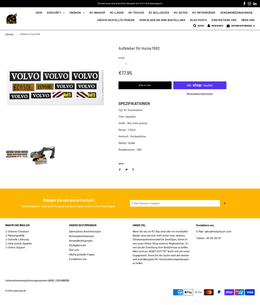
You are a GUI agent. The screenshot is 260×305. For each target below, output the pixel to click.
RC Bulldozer (159, 12)
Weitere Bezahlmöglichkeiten (200, 93)
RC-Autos (180, 12)
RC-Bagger (97, 12)
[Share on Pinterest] (133, 169)
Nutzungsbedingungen (81, 236)
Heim (39, 12)
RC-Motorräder (203, 12)
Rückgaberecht (77, 245)
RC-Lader (117, 12)
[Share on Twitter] (126, 169)
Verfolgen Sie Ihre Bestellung (162, 20)
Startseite (9, 34)
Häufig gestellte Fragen (116, 20)
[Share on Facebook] (121, 169)
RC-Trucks (136, 12)
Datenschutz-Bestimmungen (85, 231)
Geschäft (54, 12)
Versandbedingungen (236, 12)
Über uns (248, 20)
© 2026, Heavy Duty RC (15, 290)
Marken (76, 12)
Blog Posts (198, 20)
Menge (122, 58)
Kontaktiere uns (224, 20)
